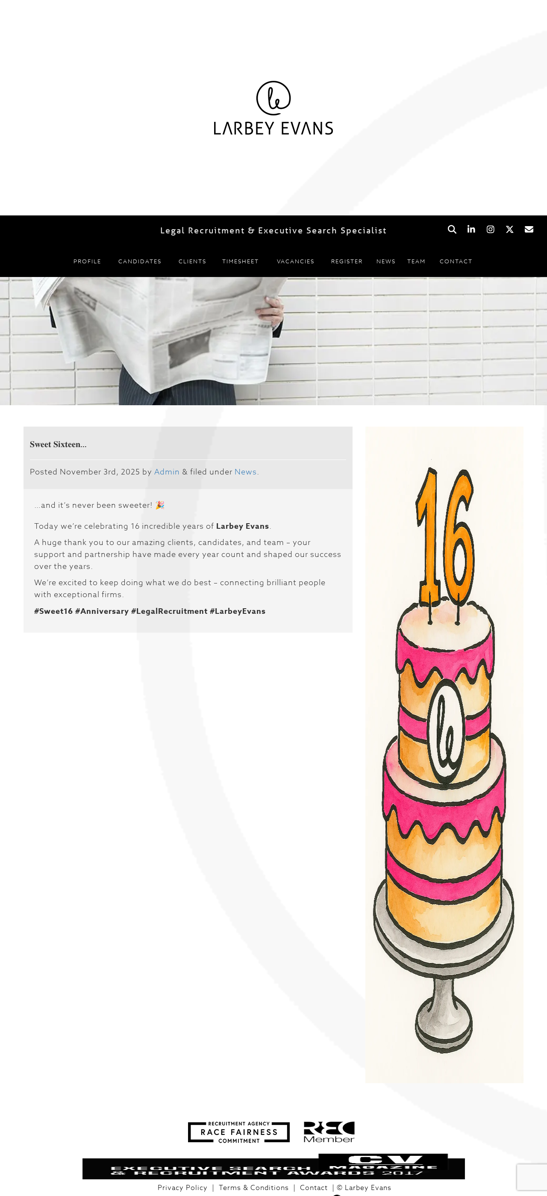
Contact (456, 261)
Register (347, 261)
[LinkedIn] (471, 230)
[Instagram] (490, 230)
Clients (192, 261)
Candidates (140, 261)
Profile (87, 261)
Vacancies (296, 261)
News (386, 261)
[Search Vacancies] (452, 230)
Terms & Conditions (254, 1188)
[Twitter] (509, 230)
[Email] (528, 230)
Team (416, 261)
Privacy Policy (183, 1188)
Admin (167, 472)
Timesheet (240, 261)
